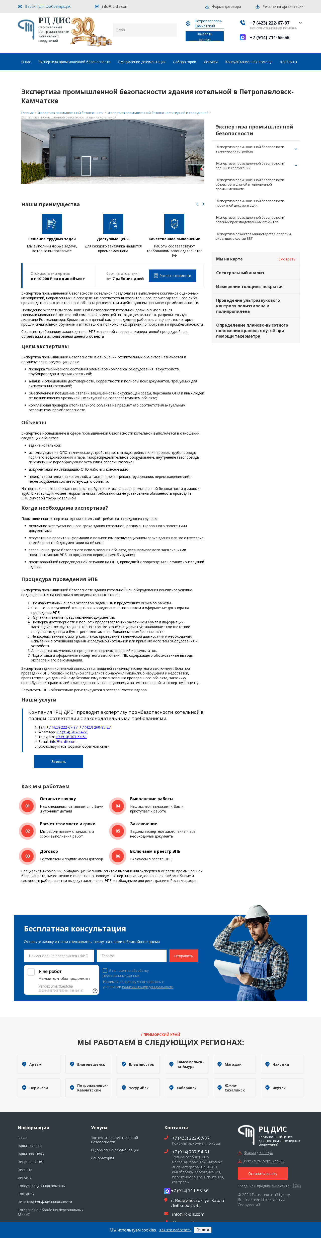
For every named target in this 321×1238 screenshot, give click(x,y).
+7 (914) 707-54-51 (72, 732)
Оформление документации (142, 61)
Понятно (202, 1230)
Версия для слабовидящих (47, 6)
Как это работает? (175, 1229)
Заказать (58, 762)
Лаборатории (184, 61)
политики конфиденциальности (147, 987)
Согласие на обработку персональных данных (50, 1212)
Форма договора (258, 1152)
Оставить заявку (262, 1173)
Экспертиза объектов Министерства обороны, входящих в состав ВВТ (254, 236)
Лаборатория (102, 1158)
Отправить (183, 955)
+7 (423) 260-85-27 (95, 727)
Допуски (211, 61)
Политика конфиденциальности (45, 1202)
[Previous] (197, 204)
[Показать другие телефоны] (300, 23)
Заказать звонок (204, 36)
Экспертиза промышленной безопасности (74, 61)
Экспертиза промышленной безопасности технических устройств (250, 149)
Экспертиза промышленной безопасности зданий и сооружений (250, 165)
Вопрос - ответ (31, 1162)
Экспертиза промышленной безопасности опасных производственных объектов (250, 219)
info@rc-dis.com (115, 6)
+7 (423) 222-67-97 (269, 23)
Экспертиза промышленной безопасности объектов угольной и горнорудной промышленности (250, 184)
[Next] (203, 204)
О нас (26, 61)
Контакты (288, 61)
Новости (25, 1170)
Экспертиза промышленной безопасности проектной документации (250, 203)
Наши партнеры (31, 1154)
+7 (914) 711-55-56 (269, 37)
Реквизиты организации (264, 1161)
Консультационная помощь (249, 61)
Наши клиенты (30, 1146)
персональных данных (121, 975)
